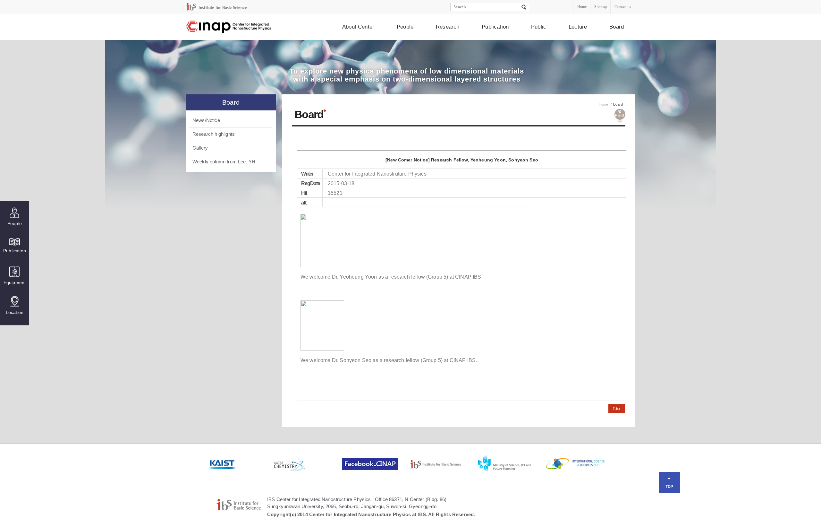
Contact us (622, 6)
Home (582, 6)
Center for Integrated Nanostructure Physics (229, 27)
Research (447, 27)
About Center (358, 27)
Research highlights (213, 134)
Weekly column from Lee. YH (223, 161)
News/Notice (206, 120)
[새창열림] (239, 463)
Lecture (578, 27)
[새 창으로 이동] (216, 7)
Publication (495, 27)
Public (538, 27)
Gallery (200, 148)
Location (14, 312)
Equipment (15, 282)
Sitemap (600, 6)
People (405, 27)
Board (616, 27)
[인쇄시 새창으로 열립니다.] (619, 116)
